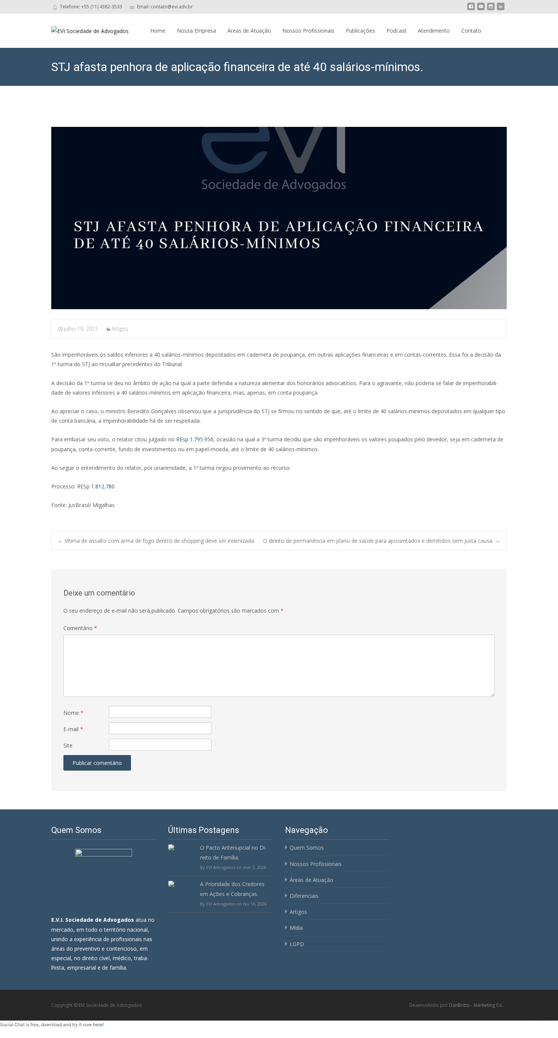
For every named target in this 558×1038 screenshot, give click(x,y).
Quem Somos (307, 847)
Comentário (80, 628)
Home (158, 30)
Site (68, 745)
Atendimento (434, 30)
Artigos (120, 328)
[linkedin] (500, 9)
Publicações (360, 30)
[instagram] (491, 9)
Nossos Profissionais (308, 30)
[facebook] (471, 9)
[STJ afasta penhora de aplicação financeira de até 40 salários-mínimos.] (279, 218)
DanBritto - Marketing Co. (476, 1005)
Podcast (396, 30)
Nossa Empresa (196, 30)
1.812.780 (103, 486)
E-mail (73, 729)
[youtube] (481, 9)
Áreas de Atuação (249, 30)
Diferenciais (304, 895)
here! (98, 1024)
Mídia (296, 927)
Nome (73, 712)
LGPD (297, 944)
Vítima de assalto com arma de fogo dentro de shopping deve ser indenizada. (156, 540)
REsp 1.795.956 (194, 439)
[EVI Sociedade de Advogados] (84, 29)
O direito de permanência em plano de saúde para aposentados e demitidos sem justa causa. (381, 540)
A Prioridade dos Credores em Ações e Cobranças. (232, 888)
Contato (471, 30)
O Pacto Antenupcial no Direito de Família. (233, 852)
